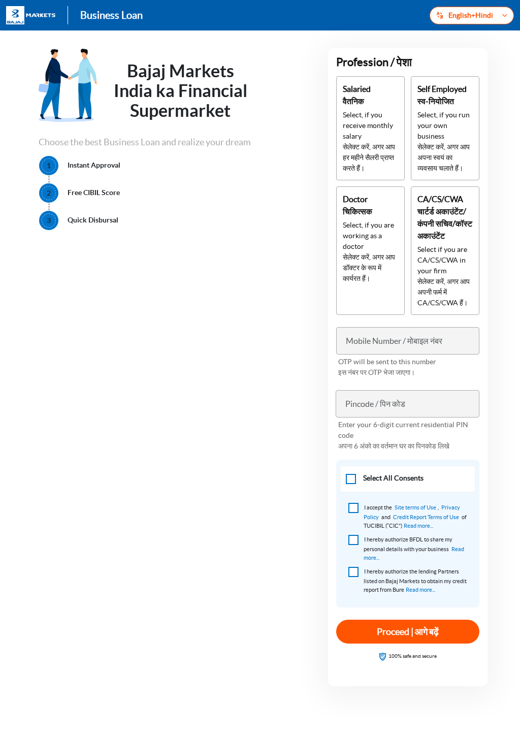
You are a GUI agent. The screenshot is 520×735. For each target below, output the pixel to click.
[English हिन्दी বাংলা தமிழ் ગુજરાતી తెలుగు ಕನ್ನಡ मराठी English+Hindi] (472, 15)
